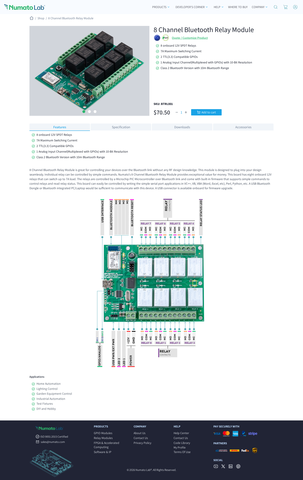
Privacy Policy (142, 443)
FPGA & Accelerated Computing (106, 445)
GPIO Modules (103, 433)
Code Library (182, 443)
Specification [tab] (121, 127)
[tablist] (151, 127)
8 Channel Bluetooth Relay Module (70, 18)
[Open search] (275, 7)
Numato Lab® (144, 470)
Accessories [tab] (243, 127)
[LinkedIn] (230, 466)
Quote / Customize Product (190, 38)
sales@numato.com (53, 442)
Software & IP (102, 452)
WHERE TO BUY (238, 7)
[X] (223, 466)
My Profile (180, 447)
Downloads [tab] (182, 127)
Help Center (181, 433)
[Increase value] (185, 112)
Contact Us (141, 438)
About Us (139, 433)
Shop (42, 18)
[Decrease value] (176, 112)
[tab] (83, 111)
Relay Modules (103, 438)
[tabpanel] (151, 146)
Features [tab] (59, 127)
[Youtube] (215, 466)
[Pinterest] (238, 466)
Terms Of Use (182, 452)
